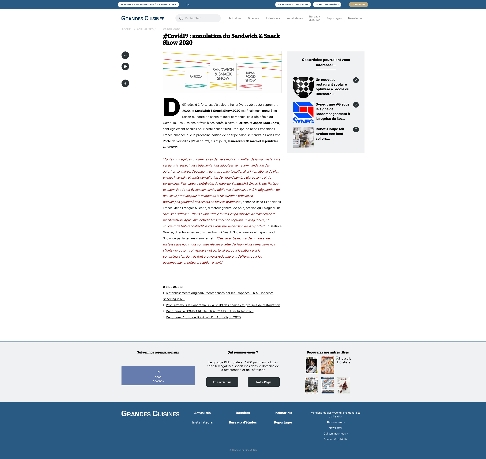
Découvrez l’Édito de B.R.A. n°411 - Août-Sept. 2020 (203, 317)
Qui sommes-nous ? (335, 433)
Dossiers (254, 18)
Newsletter (355, 18)
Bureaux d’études (314, 18)
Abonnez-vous (336, 422)
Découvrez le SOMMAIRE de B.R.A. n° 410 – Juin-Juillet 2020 (209, 311)
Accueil (127, 29)
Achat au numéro (327, 4)
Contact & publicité (335, 439)
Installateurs (294, 18)
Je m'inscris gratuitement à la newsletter (148, 4)
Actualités (234, 18)
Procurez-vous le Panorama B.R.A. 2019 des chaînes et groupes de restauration (223, 305)
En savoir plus (222, 382)
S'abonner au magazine (293, 4)
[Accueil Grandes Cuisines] (146, 18)
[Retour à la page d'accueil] (150, 414)
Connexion (358, 4)
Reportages (334, 18)
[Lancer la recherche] (181, 18)
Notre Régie (263, 382)
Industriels (273, 18)
